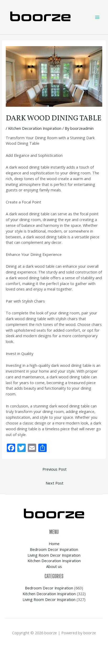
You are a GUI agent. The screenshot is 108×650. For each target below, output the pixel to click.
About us (54, 566)
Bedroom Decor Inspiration (54, 549)
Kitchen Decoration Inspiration (34, 128)
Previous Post (54, 469)
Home (54, 543)
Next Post (54, 483)
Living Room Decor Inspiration (54, 555)
